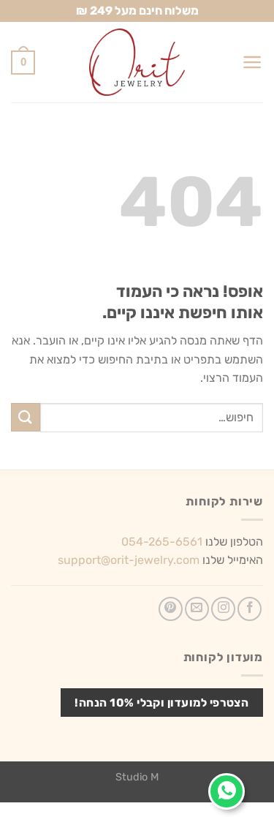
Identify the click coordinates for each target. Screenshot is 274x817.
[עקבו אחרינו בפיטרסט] (171, 609)
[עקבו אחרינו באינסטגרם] (223, 609)
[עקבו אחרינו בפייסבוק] (249, 609)
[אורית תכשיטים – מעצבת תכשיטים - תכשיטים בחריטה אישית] (137, 62)
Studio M (137, 777)
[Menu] (252, 62)
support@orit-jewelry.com (128, 560)
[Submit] (25, 417)
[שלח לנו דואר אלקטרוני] (197, 609)
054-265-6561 (161, 542)
